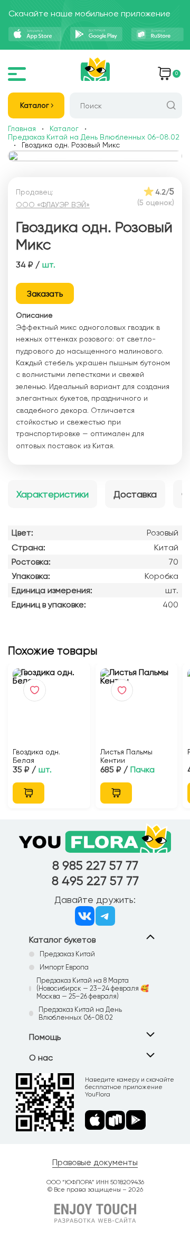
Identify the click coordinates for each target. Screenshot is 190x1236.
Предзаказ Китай (67, 954)
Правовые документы (95, 1162)
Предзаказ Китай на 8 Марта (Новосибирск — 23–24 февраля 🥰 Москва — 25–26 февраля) (92, 988)
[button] (82, 158)
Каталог (34, 105)
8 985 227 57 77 (95, 865)
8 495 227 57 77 (95, 880)
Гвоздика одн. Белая (36, 756)
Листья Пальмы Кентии (126, 756)
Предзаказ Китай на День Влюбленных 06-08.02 (93, 137)
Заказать (45, 294)
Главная (22, 128)
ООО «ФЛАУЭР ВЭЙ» (53, 204)
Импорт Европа (64, 967)
